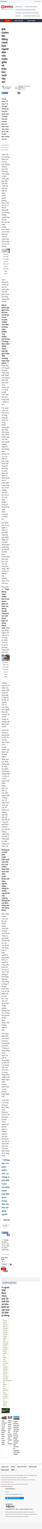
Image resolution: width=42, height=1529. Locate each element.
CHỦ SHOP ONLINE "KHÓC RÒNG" (25, 9)
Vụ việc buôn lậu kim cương (32, 16)
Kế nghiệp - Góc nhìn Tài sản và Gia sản (27, 13)
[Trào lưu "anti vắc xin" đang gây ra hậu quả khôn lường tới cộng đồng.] (6, 251)
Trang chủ (5, 1467)
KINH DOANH (31, 20)
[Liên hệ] (18, 93)
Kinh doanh (33, 1467)
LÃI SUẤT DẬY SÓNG (31, 6)
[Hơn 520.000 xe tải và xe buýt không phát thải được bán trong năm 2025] (4, 1417)
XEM (3, 1269)
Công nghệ (5, 1470)
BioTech (18, 16)
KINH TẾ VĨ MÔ (18, 20)
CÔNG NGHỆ (5, 24)
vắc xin (4, 1244)
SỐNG (15, 24)
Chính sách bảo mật (6, 1486)
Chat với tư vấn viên (13, 1498)
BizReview (19, 6)
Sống (13, 1470)
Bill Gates (4, 1242)
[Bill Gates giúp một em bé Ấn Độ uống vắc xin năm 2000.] (6, 658)
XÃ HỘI (8, 20)
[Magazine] (3, 1)
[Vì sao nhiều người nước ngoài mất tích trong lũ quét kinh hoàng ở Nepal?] (10, 1417)
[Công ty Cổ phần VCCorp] (10, 1505)
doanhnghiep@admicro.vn (16, 1494)
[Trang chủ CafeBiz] (2, 20)
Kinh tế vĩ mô (21, 1467)
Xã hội (16, 87)
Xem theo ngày (4, 1258)
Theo (5, 1226)
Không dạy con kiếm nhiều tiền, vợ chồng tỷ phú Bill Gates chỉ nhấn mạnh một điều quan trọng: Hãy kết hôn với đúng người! (6, 1187)
